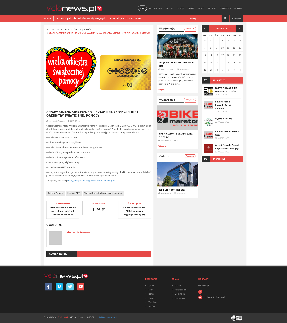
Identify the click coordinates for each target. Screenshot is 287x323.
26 (234, 62)
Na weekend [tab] (219, 158)
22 (210, 62)
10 (222, 47)
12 (234, 47)
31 (205, 40)
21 (205, 62)
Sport (191, 8)
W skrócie (88, 29)
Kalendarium (155, 8)
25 (228, 62)
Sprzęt (180, 8)
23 (216, 62)
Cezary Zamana (55, 192)
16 (216, 55)
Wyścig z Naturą (223, 118)
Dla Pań (238, 8)
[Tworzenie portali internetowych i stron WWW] (237, 317)
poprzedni (64, 203)
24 (222, 62)
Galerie (170, 8)
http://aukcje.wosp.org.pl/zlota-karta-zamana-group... (93, 180)
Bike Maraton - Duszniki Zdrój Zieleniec (223, 105)
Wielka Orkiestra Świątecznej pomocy (103, 192)
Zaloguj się (180, 293)
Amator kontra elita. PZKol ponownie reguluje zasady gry (134, 211)
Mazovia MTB (73, 192)
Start (142, 8)
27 (240, 62)
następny (135, 203)
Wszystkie (190, 28)
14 (205, 55)
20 (240, 55)
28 (205, 69)
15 (210, 55)
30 (216, 69)
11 (228, 47)
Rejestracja (180, 298)
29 (210, 69)
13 (240, 47)
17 (222, 55)
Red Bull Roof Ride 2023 (172, 189)
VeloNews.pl (67, 29)
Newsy (201, 8)
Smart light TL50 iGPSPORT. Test (95, 18)
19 (234, 55)
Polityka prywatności (108, 317)
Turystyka (225, 8)
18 (228, 55)
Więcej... (162, 89)
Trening (212, 8)
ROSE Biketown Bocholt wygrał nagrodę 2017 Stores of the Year (63, 211)
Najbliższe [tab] (218, 80)
